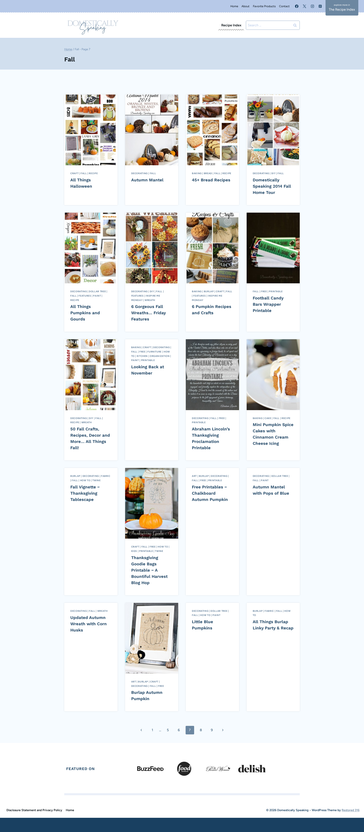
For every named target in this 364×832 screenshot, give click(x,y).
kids (134, 551)
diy (273, 173)
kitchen (142, 356)
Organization (160, 356)
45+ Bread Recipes (211, 180)
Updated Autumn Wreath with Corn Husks (88, 623)
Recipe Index (231, 25)
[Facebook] (296, 6)
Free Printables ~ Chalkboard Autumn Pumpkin (210, 493)
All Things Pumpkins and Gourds (85, 312)
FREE (264, 291)
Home (234, 6)
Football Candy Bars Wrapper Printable (268, 304)
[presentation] (91, 130)
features (84, 295)
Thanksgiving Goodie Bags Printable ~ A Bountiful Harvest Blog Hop (149, 570)
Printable (276, 291)
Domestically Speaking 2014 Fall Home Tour (272, 186)
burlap (209, 291)
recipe (93, 173)
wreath (150, 300)
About (245, 6)
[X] (304, 6)
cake (267, 418)
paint (97, 295)
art (194, 476)
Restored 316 (350, 810)
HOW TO (85, 480)
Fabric (105, 476)
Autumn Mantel (147, 180)
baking (197, 173)
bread (208, 173)
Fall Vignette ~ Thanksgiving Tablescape (85, 493)
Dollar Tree (97, 291)
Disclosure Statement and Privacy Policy (34, 810)
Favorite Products (264, 6)
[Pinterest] (320, 6)
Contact (284, 6)
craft (74, 173)
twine (96, 480)
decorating (139, 173)
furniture (154, 351)
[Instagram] (312, 6)
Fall (84, 173)
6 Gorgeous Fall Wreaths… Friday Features (148, 312)
